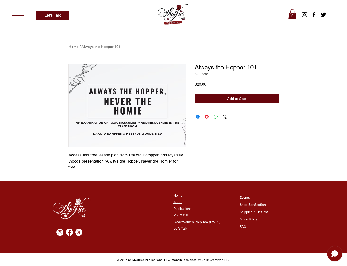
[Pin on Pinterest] (207, 117)
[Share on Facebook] (198, 117)
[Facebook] (313, 14)
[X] (78, 232)
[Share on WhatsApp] (216, 117)
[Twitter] (323, 14)
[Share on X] (225, 117)
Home (73, 46)
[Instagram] (304, 14)
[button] (18, 15)
